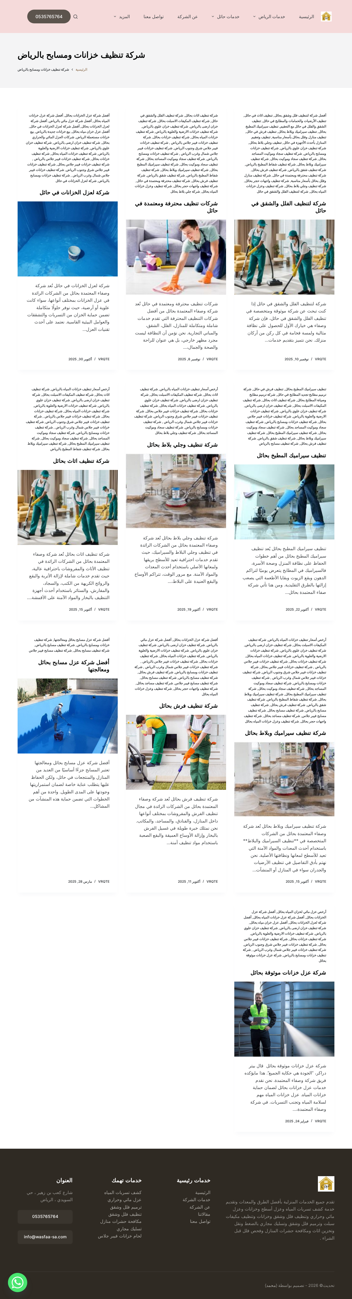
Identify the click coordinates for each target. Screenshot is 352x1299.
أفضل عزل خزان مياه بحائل (90, 131)
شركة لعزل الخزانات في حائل (76, 181)
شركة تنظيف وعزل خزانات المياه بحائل (272, 721)
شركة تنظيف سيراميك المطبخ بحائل (292, 433)
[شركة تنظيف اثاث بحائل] (68, 507)
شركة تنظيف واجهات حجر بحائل (267, 181)
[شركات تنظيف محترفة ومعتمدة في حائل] (176, 257)
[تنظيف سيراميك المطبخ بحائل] (284, 501)
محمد (271, 1285)
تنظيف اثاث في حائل (258, 115)
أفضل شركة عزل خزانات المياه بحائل (278, 917)
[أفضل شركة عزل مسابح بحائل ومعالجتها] (68, 716)
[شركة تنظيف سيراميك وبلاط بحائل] (284, 779)
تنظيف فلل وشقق (125, 1214)
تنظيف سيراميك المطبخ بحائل (305, 389)
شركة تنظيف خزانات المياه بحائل (74, 153)
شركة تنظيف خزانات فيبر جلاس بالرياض (61, 159)
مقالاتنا (204, 1214)
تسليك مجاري (129, 1228)
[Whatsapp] (17, 1282)
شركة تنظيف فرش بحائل (269, 170)
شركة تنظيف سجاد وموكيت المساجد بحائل (175, 159)
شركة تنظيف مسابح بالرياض (278, 443)
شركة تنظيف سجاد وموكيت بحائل (294, 159)
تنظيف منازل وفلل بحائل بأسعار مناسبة (299, 137)
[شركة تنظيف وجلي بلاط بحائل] (176, 491)
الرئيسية (306, 16)
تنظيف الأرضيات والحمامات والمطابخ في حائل (294, 121)
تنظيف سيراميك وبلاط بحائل (297, 131)
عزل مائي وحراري (125, 1199)
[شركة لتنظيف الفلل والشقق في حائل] (284, 257)
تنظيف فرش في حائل (261, 131)
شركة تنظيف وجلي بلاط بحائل (305, 186)
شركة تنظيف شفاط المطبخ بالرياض (271, 164)
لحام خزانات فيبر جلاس (120, 1236)
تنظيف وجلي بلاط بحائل (265, 142)
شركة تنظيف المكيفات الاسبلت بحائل (184, 121)
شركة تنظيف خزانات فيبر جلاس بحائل (83, 164)
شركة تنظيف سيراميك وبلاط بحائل (184, 170)
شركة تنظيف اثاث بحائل (201, 115)
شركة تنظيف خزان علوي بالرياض (303, 148)
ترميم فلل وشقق (126, 1207)
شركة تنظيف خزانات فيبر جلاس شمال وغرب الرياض (181, 667)
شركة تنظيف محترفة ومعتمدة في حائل (299, 175)
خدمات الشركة (196, 1199)
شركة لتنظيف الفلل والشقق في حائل (282, 191)
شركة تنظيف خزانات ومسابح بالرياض (291, 422)
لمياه (108, 1192)
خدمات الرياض (271, 16)
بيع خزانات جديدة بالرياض (53, 131)
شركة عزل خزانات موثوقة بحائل (288, 973)
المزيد (124, 16)
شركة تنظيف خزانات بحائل (171, 137)
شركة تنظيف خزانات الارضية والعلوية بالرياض (187, 131)
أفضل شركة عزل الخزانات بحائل (87, 115)
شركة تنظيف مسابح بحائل (286, 710)
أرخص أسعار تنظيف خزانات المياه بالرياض (189, 389)
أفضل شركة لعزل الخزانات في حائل (54, 126)
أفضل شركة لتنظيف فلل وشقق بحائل (300, 115)
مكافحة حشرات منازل (121, 1221)
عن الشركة (187, 16)
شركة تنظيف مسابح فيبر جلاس (196, 683)
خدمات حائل (228, 16)
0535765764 (48, 16)
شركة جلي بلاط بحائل (185, 191)
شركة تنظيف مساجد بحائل (282, 716)
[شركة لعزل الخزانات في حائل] (68, 238)
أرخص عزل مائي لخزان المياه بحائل (301, 912)
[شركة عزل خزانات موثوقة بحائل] (284, 1019)
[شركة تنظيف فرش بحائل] (176, 752)
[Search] (75, 17)
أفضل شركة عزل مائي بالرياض (70, 121)
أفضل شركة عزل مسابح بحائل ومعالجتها (81, 640)
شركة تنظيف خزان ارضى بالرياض (77, 142)
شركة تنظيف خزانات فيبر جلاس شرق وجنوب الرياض (280, 944)
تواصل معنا (154, 16)
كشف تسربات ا (127, 1192)
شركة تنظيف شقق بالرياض (307, 170)
